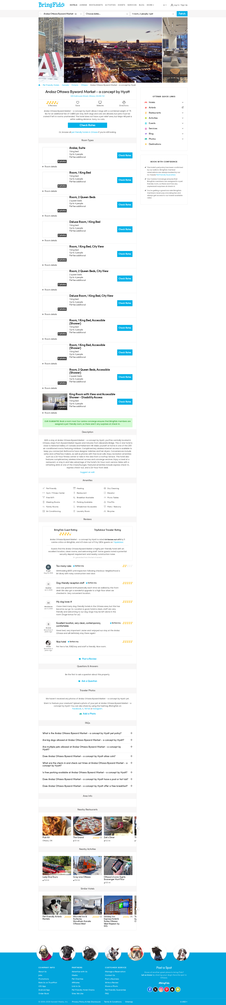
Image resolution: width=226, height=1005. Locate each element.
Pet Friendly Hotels (51, 85)
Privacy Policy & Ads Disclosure (86, 1001)
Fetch (182, 13)
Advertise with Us (79, 971)
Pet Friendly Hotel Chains (83, 990)
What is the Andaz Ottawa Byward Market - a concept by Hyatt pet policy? (82, 733)
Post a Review (89, 658)
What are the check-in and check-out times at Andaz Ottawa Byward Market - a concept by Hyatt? (85, 764)
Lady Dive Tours (50, 877)
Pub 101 (46, 837)
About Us (42, 971)
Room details (51, 167)
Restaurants (96, 5)
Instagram (97, 708)
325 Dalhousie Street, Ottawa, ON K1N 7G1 (87, 96)
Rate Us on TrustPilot (47, 982)
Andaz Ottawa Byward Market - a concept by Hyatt (113, 85)
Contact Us (110, 975)
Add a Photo (89, 713)
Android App (44, 990)
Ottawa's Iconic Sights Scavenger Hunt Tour (115, 878)
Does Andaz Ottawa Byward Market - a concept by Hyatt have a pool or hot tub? (85, 779)
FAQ (107, 993)
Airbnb (83, 5)
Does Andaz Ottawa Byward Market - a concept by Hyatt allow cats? (79, 756)
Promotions (43, 979)
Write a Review (111, 982)
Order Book (43, 993)
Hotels (73, 5)
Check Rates (87, 125)
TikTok (87, 708)
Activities (110, 5)
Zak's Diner (109, 837)
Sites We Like (77, 993)
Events (121, 5)
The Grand (78, 837)
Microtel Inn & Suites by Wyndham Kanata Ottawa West (82, 920)
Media (75, 975)
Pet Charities (77, 979)
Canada (65, 85)
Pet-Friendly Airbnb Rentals (52, 917)
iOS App (42, 986)
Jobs (40, 975)
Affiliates (76, 982)
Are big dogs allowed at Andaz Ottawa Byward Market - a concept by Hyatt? (83, 739)
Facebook (76, 708)
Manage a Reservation (115, 971)
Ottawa (84, 85)
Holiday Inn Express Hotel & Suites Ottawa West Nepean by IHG (112, 921)
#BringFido (164, 982)
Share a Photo (111, 986)
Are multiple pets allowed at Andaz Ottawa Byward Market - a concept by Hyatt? (82, 748)
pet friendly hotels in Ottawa (85, 132)
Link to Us (76, 986)
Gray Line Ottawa (82, 877)
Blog (141, 5)
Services (132, 5)
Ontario (74, 85)
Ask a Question (89, 680)
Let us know (146, 975)
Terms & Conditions (113, 1001)
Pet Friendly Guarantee (166, 175)
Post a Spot (164, 968)
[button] (164, 102)
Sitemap (129, 1001)
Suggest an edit (87, 472)
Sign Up (184, 5)
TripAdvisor (118, 542)
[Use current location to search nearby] (81, 14)
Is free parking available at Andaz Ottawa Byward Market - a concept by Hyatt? (85, 772)
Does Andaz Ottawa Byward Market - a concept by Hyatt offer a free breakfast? (85, 785)
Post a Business (112, 979)
